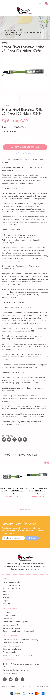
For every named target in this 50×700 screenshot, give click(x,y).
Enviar (34, 538)
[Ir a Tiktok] (22, 679)
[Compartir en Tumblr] (20, 440)
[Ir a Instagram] (11, 679)
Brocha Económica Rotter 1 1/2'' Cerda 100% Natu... (12, 490)
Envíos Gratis (8, 619)
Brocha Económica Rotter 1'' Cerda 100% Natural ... (37, 490)
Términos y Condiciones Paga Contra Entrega (20, 655)
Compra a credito (9, 615)
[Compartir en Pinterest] (14, 440)
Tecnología (7, 604)
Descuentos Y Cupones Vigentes (15, 622)
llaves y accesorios (10, 591)
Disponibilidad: (7, 131)
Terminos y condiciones (12, 649)
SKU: (4, 127)
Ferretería (13, 30)
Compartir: (7, 436)
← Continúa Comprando (25, 153)
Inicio (5, 30)
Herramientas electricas (11, 585)
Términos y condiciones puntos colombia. (19, 631)
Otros (22, 30)
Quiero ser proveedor (11, 625)
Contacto (6, 612)
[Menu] (3, 3)
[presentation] (3, 76)
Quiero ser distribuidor (11, 628)
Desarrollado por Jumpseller (28, 689)
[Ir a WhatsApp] (16, 679)
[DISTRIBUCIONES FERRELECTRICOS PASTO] (25, 11)
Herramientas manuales (11, 582)
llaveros (6, 594)
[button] (39, 3)
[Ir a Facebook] (5, 679)
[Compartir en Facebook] (4, 440)
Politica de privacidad (11, 646)
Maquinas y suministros (11, 588)
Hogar (5, 601)
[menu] (44, 3)
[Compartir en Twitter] (9, 440)
